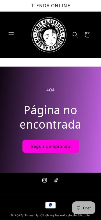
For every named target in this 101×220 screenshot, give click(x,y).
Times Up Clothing (39, 215)
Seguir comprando (50, 146)
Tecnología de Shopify (72, 215)
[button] (11, 34)
